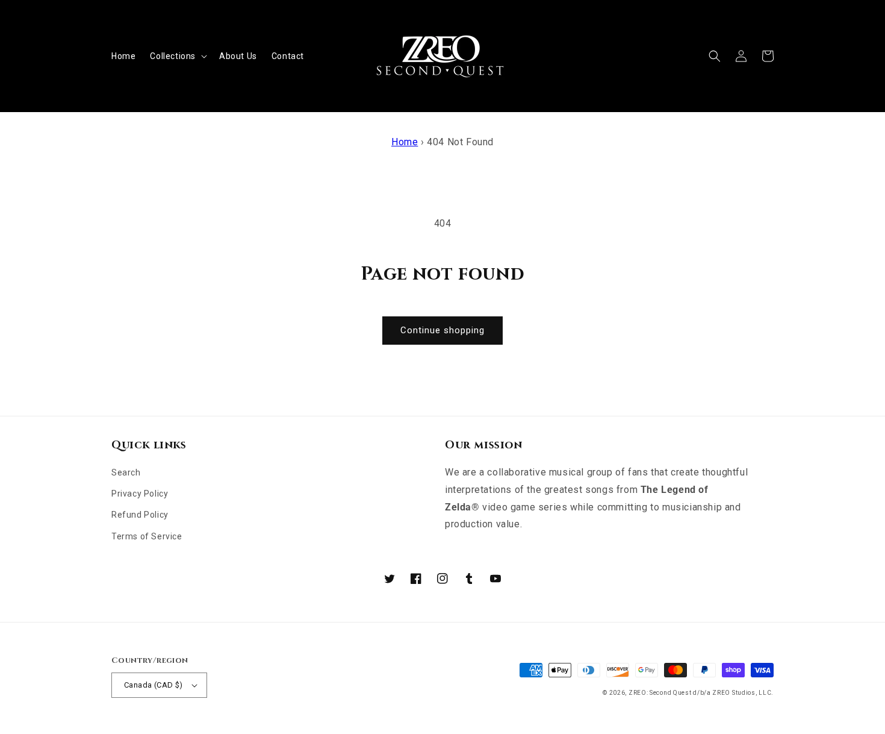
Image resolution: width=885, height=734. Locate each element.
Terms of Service (146, 536)
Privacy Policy (139, 493)
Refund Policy (140, 514)
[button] (177, 56)
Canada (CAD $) (153, 684)
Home (404, 142)
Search (126, 472)
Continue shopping (442, 330)
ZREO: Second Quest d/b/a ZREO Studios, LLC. (701, 692)
